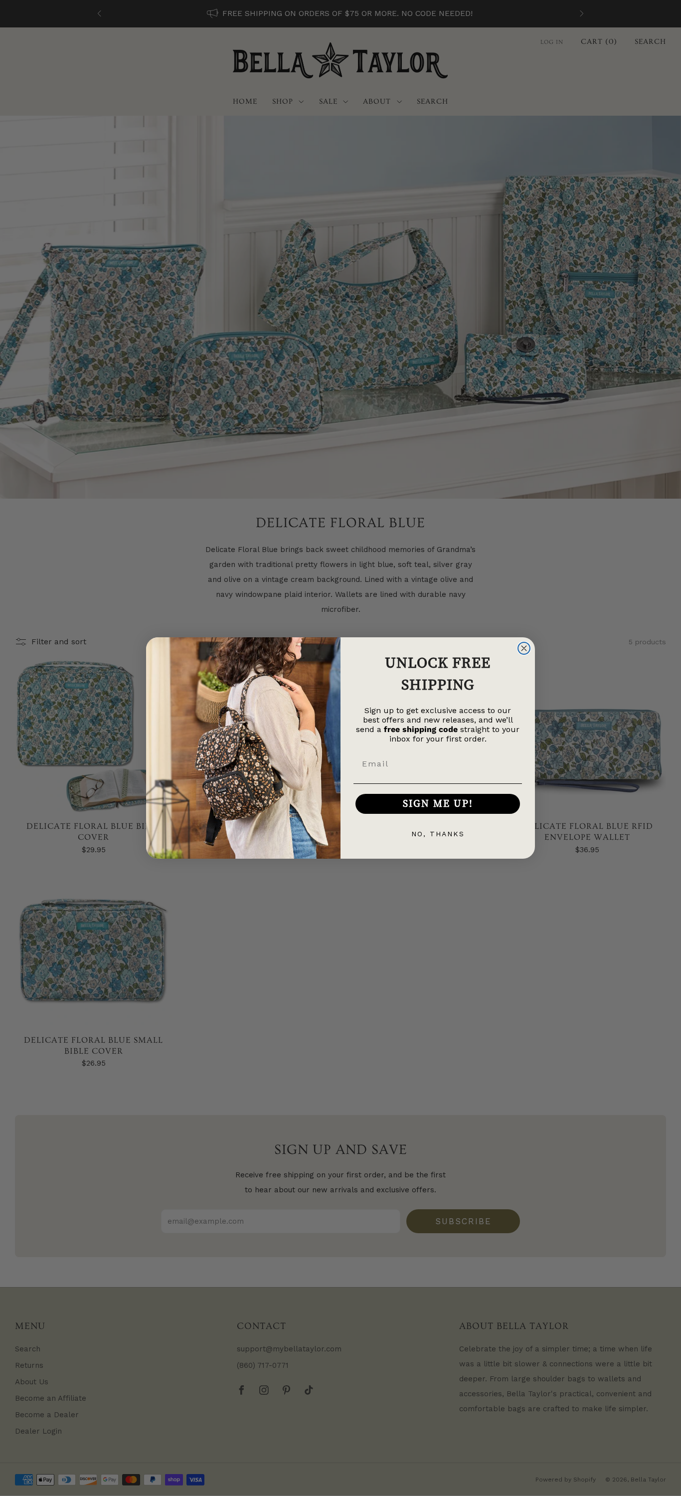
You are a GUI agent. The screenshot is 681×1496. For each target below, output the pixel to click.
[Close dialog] (524, 648)
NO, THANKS (438, 834)
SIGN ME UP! (438, 803)
